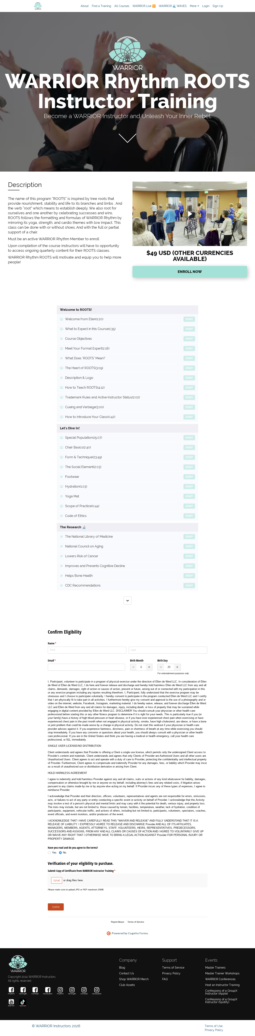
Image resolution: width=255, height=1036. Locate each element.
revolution (47, 994)
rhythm (11, 994)
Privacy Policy (171, 973)
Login (205, 6)
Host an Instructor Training (222, 985)
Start (189, 319)
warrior (11, 1005)
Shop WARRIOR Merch (134, 979)
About (85, 6)
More (193, 6)
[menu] (150, 6)
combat (34, 994)
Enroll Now (190, 272)
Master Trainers (215, 967)
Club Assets (127, 985)
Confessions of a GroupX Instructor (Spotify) (221, 1001)
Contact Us (126, 973)
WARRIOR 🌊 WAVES (173, 6)
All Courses (121, 6)
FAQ (165, 979)
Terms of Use (214, 1026)
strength (23, 994)
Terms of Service (173, 967)
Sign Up (218, 6)
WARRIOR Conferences (220, 979)
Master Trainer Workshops (222, 973)
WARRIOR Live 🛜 (144, 6)
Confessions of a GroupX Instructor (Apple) (221, 992)
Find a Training (101, 6)
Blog (122, 967)
